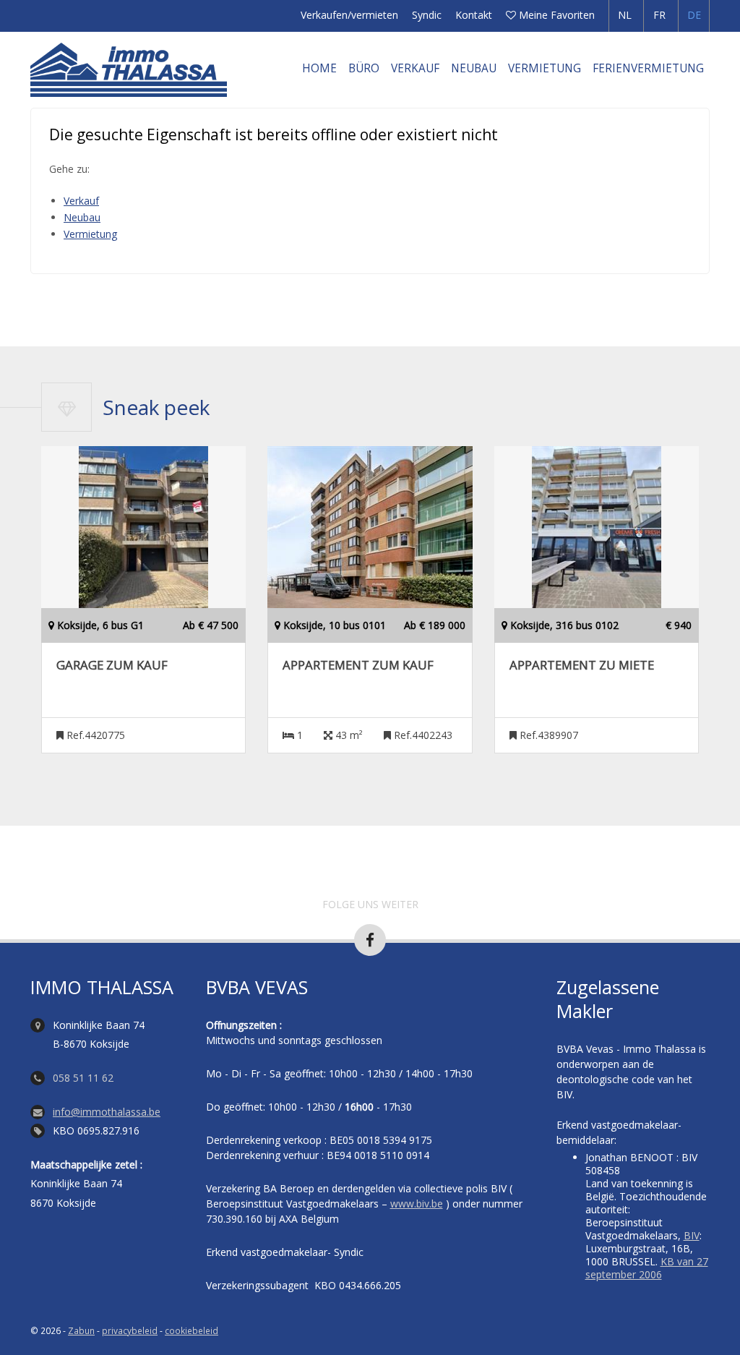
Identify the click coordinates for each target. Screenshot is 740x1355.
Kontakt (473, 15)
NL (625, 15)
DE (694, 15)
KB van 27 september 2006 (646, 1267)
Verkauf (415, 68)
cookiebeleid (191, 1330)
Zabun (81, 1330)
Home (319, 68)
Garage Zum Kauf (112, 665)
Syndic (427, 15)
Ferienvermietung (648, 68)
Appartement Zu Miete (581, 665)
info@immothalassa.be (106, 1112)
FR (659, 15)
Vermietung (544, 68)
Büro (363, 68)
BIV (692, 1235)
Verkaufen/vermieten (349, 15)
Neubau (473, 68)
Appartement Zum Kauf (358, 665)
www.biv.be (416, 1203)
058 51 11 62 (83, 1078)
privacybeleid (130, 1330)
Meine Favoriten (555, 15)
